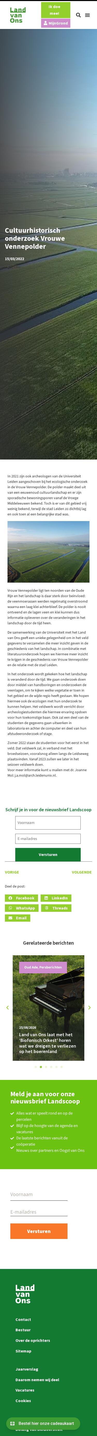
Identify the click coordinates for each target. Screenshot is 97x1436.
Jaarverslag (27, 1369)
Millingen (31, 967)
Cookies (23, 1400)
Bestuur (23, 1329)
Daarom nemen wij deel (37, 1379)
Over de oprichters (33, 1340)
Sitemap (23, 1351)
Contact (23, 1319)
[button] (78, 15)
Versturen (48, 854)
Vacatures (25, 1390)
